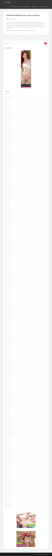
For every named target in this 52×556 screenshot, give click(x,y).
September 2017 (10, 166)
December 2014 (10, 247)
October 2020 (9, 94)
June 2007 (9, 470)
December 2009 (10, 396)
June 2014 (9, 262)
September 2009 (10, 403)
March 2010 (9, 388)
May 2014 (9, 265)
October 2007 (9, 460)
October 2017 (9, 163)
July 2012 (8, 319)
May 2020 (9, 106)
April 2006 (9, 504)
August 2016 (9, 198)
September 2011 (10, 344)
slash (15, 19)
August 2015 (9, 227)
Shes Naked (7, 2)
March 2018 (9, 151)
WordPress (47, 554)
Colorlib (39, 554)
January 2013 (9, 304)
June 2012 (9, 321)
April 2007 (9, 475)
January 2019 (9, 131)
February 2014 (10, 272)
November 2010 (10, 368)
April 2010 (9, 386)
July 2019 (8, 121)
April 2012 (9, 326)
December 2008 (10, 425)
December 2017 (10, 158)
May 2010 (9, 383)
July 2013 (8, 289)
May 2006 (9, 502)
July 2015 (8, 230)
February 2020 (10, 114)
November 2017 (10, 161)
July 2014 (8, 260)
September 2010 (10, 373)
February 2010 (10, 391)
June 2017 (9, 173)
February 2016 (10, 213)
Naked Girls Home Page (16, 6)
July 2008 (8, 438)
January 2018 (9, 156)
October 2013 (9, 282)
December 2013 (10, 277)
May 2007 (9, 472)
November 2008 (10, 428)
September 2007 (10, 462)
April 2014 (9, 267)
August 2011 (9, 346)
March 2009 (9, 418)
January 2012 (9, 334)
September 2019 (10, 119)
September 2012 (10, 314)
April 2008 (9, 445)
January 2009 (9, 423)
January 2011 (9, 363)
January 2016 (9, 215)
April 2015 (9, 237)
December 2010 (10, 366)
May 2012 (9, 324)
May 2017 (9, 176)
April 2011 (9, 356)
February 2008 (10, 450)
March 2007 (9, 477)
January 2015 (9, 245)
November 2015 (10, 220)
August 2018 (9, 143)
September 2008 (10, 433)
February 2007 (10, 480)
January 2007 (9, 482)
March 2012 (9, 329)
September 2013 (10, 284)
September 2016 (10, 195)
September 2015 (10, 225)
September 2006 (10, 492)
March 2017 (9, 181)
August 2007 (9, 465)
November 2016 (10, 190)
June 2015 (9, 232)
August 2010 (9, 376)
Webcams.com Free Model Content (28, 30)
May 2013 (9, 294)
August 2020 (9, 99)
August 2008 (9, 435)
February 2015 (10, 242)
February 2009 (10, 420)
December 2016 (10, 188)
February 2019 (10, 129)
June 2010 (9, 381)
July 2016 (8, 200)
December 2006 (10, 484)
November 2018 (10, 136)
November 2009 (10, 398)
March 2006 (9, 507)
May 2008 (9, 442)
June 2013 (9, 292)
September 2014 (10, 255)
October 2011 (9, 341)
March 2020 (9, 111)
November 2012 (10, 309)
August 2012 (9, 316)
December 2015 (10, 218)
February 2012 (10, 331)
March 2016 (9, 210)
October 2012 (9, 312)
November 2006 (10, 487)
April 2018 (9, 148)
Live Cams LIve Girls (43, 6)
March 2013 (9, 299)
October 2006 (9, 489)
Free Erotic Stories (26, 6)
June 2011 (9, 351)
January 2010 (9, 393)
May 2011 (9, 354)
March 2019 (9, 126)
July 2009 (8, 408)
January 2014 (9, 274)
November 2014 (10, 250)
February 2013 (10, 302)
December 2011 (10, 336)
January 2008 (9, 452)
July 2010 (8, 378)
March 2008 (9, 447)
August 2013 (9, 287)
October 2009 (9, 400)
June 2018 (9, 146)
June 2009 (9, 410)
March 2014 (9, 269)
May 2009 (9, 413)
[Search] (45, 43)
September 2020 (10, 97)
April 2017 (9, 178)
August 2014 (9, 257)
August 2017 (9, 168)
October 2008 (9, 430)
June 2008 (9, 440)
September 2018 (10, 141)
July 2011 (8, 349)
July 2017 (8, 171)
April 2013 (9, 297)
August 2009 (9, 405)
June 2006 (9, 499)
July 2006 (8, 497)
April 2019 (9, 124)
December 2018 (10, 134)
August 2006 (9, 494)
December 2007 (10, 455)
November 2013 (10, 279)
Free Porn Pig (34, 6)
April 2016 (9, 208)
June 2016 (9, 203)
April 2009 (9, 415)
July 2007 (8, 467)
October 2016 (9, 193)
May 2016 (9, 205)
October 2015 (9, 223)
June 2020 (9, 104)
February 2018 (10, 153)
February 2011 (10, 361)
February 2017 (10, 183)
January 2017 (9, 185)
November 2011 (10, 339)
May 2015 (9, 235)
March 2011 (9, 358)
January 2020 (9, 116)
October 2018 (9, 139)
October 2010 (9, 371)
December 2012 (10, 307)
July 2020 (8, 101)
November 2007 (10, 457)
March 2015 (9, 240)
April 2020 (9, 109)
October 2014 (9, 252)
